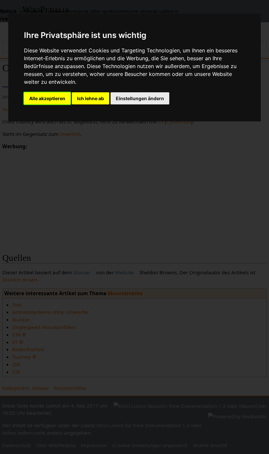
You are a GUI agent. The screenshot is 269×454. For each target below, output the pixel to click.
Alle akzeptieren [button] (47, 98)
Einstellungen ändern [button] (140, 98)
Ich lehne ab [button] (90, 98)
